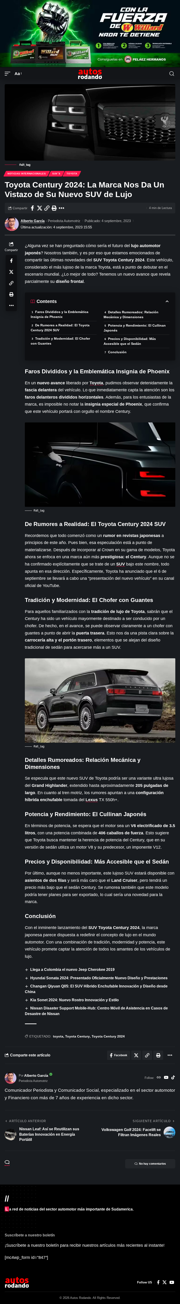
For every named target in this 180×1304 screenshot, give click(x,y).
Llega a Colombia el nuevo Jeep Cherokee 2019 (72, 970)
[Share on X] (39, 208)
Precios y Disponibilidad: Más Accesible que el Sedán (130, 341)
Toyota (72, 173)
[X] (164, 1282)
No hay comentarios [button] (152, 1163)
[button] (9, 73)
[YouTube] (166, 1078)
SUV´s (56, 173)
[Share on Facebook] (32, 208)
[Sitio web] (158, 1078)
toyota (58, 1036)
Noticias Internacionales (27, 173)
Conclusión (117, 352)
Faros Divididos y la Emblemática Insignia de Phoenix (59, 314)
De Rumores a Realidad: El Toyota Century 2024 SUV (60, 327)
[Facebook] (158, 1282)
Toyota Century (77, 1036)
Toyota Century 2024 (108, 1036)
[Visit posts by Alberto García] (12, 224)
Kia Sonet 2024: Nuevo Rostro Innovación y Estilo (74, 1000)
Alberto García (33, 221)
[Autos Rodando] (90, 73)
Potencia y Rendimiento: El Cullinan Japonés (135, 328)
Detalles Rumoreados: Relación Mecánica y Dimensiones (131, 314)
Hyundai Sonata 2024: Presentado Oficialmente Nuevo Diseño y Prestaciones (99, 978)
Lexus (92, 799)
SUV (120, 564)
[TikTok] (173, 1078)
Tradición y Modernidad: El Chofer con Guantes (60, 341)
